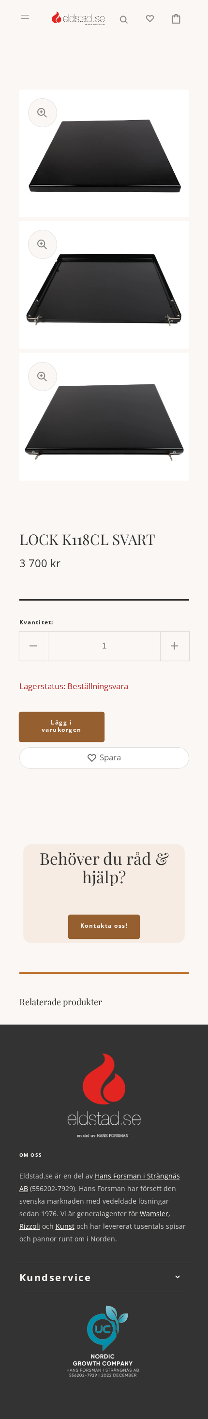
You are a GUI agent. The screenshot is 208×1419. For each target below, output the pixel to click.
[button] (25, 18)
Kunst (65, 1226)
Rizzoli (29, 1226)
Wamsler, (155, 1213)
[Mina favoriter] (150, 18)
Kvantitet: (36, 622)
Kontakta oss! (104, 925)
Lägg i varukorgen (62, 725)
